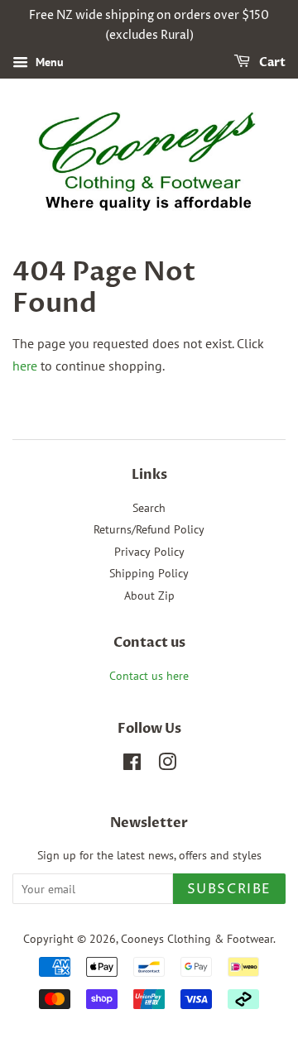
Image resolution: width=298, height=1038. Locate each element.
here (24, 365)
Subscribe (229, 889)
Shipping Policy (149, 573)
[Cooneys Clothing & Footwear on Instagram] (167, 765)
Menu (48, 62)
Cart (271, 62)
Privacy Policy (149, 551)
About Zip (149, 595)
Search (149, 507)
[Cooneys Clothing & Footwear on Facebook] (132, 765)
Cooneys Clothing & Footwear (197, 938)
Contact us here (149, 675)
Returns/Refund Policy (149, 529)
